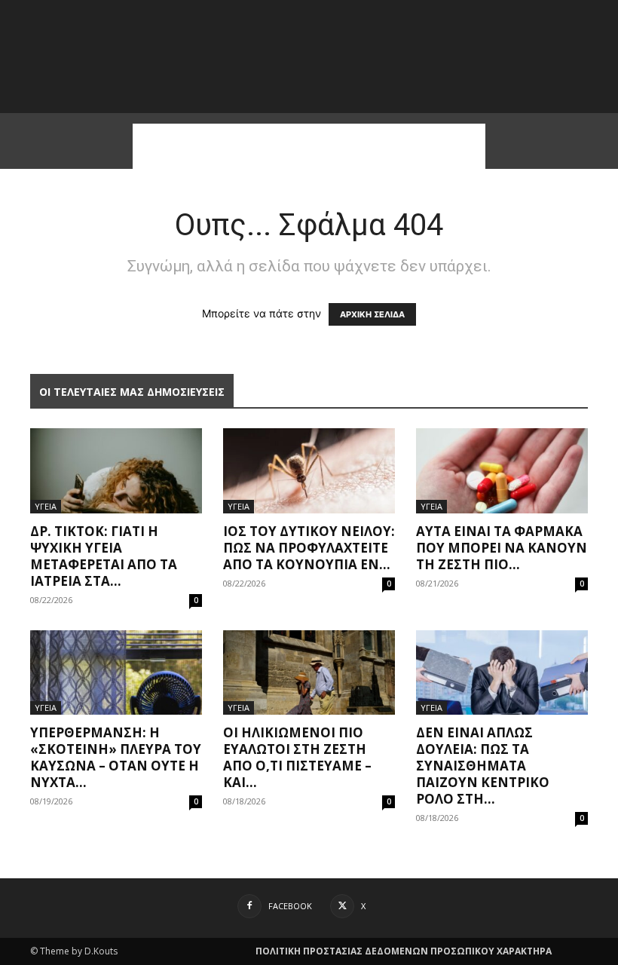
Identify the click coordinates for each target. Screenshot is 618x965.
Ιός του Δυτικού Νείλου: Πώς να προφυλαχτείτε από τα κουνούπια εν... (309, 547)
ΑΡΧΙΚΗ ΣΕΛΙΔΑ (372, 314)
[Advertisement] (309, 146)
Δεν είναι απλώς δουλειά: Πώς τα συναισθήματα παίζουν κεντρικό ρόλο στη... (482, 765)
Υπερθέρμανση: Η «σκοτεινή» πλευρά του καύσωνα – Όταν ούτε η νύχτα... (115, 757)
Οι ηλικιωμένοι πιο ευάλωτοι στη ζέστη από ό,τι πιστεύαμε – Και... (297, 757)
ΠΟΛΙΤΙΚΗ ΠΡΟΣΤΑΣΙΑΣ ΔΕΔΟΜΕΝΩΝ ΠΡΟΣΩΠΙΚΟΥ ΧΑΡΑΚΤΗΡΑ (403, 951)
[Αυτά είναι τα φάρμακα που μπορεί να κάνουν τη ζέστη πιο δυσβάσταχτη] (502, 470)
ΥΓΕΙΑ (46, 506)
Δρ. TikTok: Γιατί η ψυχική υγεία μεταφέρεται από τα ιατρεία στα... (103, 556)
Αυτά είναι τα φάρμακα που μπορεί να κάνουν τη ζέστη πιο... (501, 547)
